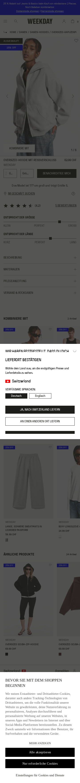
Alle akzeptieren (40, 752)
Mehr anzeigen (40, 743)
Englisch (40, 395)
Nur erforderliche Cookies (40, 763)
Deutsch (16, 395)
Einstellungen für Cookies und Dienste (40, 775)
